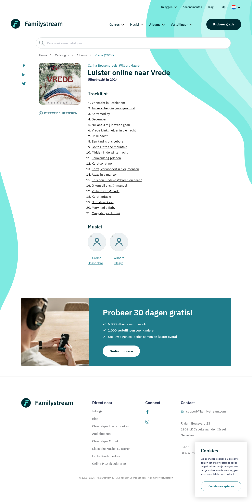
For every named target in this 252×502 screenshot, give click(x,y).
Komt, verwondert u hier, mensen (112, 169)
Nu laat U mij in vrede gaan (109, 125)
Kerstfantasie (98, 196)
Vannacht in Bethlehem (106, 103)
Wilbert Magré (129, 65)
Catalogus (62, 55)
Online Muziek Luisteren (109, 464)
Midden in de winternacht (107, 152)
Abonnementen (192, 7)
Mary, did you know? (103, 213)
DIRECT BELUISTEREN (61, 113)
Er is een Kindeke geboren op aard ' (114, 180)
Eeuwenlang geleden (103, 158)
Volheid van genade (103, 191)
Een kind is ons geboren (106, 141)
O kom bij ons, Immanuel (106, 185)
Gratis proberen (121, 351)
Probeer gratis (223, 24)
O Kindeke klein (100, 202)
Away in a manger (101, 174)
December (97, 119)
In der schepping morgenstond (111, 108)
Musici (134, 24)
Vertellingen (179, 24)
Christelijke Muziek (105, 441)
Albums (154, 24)
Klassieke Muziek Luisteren (111, 449)
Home (43, 55)
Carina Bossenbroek (102, 65)
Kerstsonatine (99, 163)
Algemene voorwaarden (160, 477)
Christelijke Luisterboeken (110, 426)
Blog (211, 7)
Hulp (222, 7)
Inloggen (166, 7)
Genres (114, 24)
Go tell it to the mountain (107, 147)
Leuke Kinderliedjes (106, 456)
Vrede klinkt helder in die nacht (112, 130)
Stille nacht (98, 136)
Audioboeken (101, 434)
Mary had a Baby (100, 208)
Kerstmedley (99, 114)
